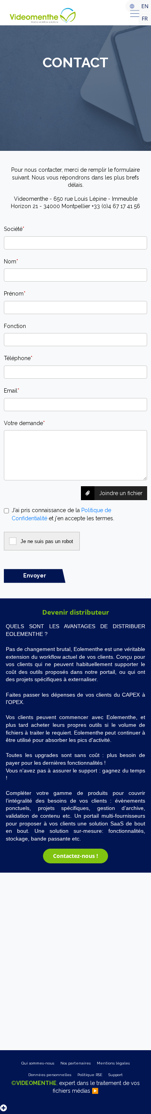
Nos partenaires (75, 1063)
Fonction (15, 326)
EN (145, 6)
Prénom (15, 293)
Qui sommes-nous (37, 1063)
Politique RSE (89, 1075)
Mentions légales (113, 1063)
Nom (11, 261)
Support (115, 1075)
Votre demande (24, 423)
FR (145, 18)
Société (14, 229)
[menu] (134, 13)
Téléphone (18, 358)
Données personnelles (49, 1075)
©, (75, 1087)
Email (11, 391)
